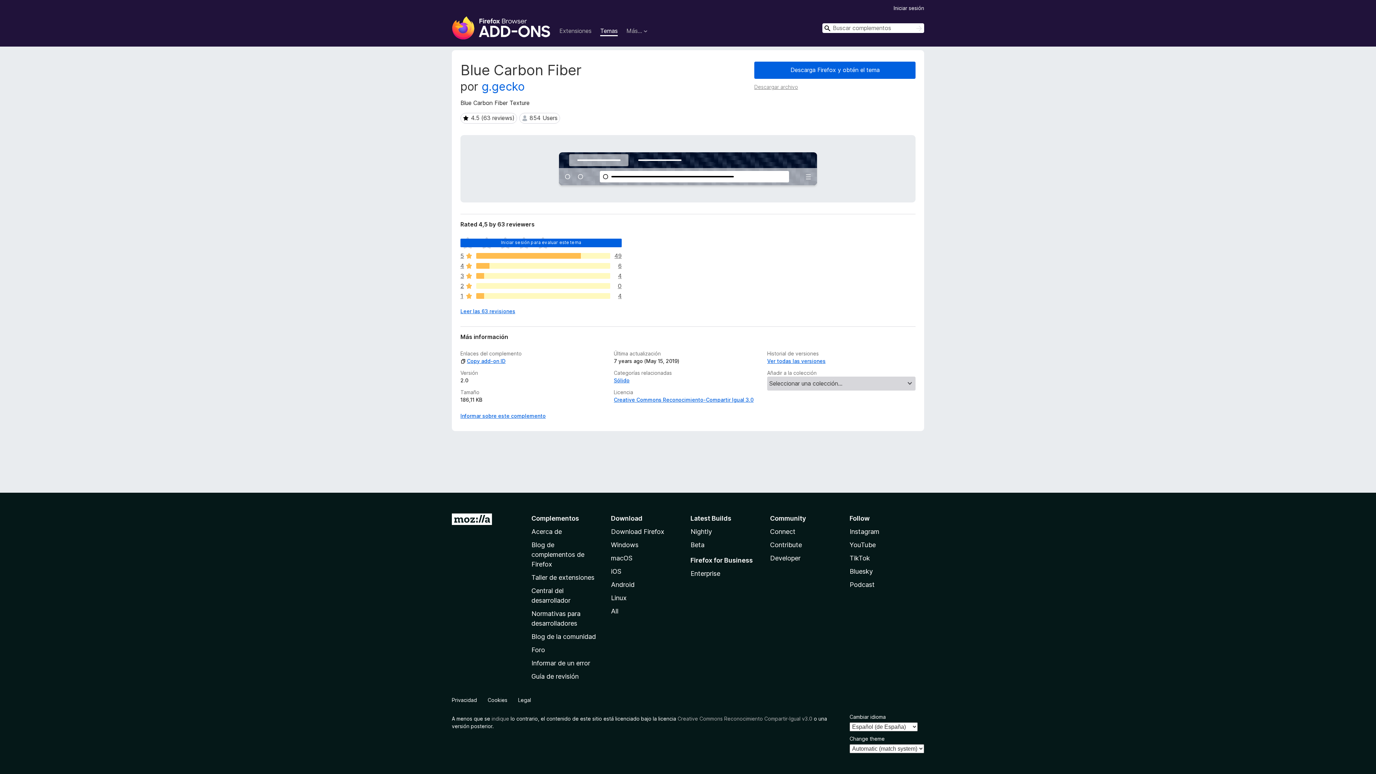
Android (623, 584)
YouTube (863, 545)
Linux (619, 598)
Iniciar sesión (909, 8)
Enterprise (705, 573)
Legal (524, 700)
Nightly (701, 531)
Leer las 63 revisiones (487, 311)
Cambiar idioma (868, 717)
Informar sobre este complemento (503, 416)
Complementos (555, 518)
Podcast (862, 584)
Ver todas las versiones (796, 361)
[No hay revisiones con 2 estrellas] (543, 286)
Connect (783, 531)
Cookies (497, 700)
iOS (616, 571)
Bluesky (861, 571)
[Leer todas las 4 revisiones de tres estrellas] (543, 276)
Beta (697, 545)
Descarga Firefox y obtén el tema (835, 69)
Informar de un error (560, 663)
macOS (621, 558)
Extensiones (575, 30)
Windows (625, 545)
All (614, 611)
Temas (609, 30)
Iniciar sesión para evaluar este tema (541, 242)
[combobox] (873, 28)
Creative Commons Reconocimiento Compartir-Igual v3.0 (745, 719)
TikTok (860, 558)
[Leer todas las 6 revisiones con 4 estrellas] (543, 266)
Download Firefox (637, 531)
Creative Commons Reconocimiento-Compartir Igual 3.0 (684, 400)
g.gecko (503, 87)
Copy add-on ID (486, 361)
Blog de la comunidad (563, 636)
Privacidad (464, 700)
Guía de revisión (555, 676)
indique (500, 719)
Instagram (864, 531)
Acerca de (546, 531)
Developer (785, 558)
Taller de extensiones (562, 577)
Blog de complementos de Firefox (557, 554)
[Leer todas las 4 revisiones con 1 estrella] (543, 296)
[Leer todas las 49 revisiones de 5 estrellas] (543, 256)
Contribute (786, 545)
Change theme (867, 739)
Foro (538, 650)
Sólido (622, 380)
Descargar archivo (776, 87)
